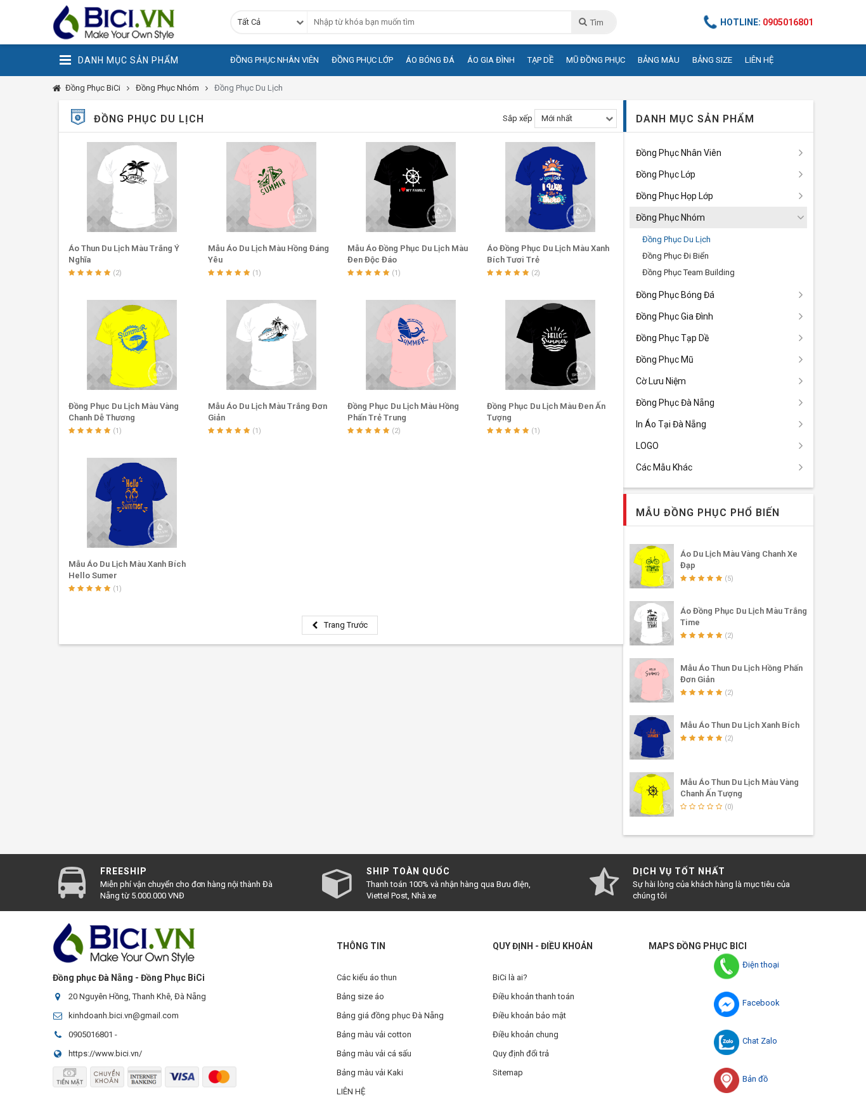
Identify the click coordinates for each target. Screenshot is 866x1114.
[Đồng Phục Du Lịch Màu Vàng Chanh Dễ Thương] (131, 345)
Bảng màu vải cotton (374, 1034)
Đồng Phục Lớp (362, 60)
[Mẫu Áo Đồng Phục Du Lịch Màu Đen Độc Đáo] (410, 187)
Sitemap (508, 1072)
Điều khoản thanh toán (533, 996)
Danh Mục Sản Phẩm (128, 60)
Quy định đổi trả (521, 1053)
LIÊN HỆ (351, 1091)
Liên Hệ (759, 60)
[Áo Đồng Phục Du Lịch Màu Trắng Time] (652, 623)
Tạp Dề (540, 60)
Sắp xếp (518, 118)
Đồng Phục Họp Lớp (674, 196)
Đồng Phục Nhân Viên (274, 60)
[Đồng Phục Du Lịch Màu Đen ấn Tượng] (550, 345)
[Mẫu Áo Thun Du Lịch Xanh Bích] (652, 737)
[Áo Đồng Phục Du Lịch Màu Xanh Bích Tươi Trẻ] (550, 187)
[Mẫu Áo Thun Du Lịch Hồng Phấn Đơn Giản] (652, 680)
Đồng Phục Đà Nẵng (675, 403)
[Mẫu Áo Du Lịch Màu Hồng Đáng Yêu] (271, 187)
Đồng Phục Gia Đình (674, 316)
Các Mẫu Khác (664, 467)
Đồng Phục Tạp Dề (672, 338)
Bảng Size (712, 60)
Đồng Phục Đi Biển (675, 256)
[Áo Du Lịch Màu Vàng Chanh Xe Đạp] (652, 566)
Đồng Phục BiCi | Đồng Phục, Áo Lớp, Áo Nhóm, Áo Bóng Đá (132, 22)
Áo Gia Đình (491, 60)
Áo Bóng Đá (430, 60)
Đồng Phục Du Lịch (248, 88)
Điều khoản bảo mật (529, 1015)
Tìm (597, 22)
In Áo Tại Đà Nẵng (671, 424)
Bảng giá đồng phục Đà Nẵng (390, 1015)
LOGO (647, 446)
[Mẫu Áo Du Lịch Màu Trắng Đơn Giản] (271, 345)
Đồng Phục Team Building (688, 272)
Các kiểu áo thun (367, 977)
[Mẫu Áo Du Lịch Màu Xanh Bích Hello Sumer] (131, 503)
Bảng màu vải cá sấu (374, 1053)
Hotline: (766, 22)
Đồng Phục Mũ (665, 359)
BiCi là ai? (510, 977)
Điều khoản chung (526, 1034)
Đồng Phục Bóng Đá (675, 295)
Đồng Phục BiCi (92, 88)
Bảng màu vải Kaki (370, 1072)
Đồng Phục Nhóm (167, 88)
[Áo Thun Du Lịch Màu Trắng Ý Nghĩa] (131, 187)
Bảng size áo (360, 996)
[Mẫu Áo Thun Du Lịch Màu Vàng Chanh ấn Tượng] (652, 794)
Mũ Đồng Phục (595, 60)
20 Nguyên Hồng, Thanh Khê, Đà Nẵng (137, 996)
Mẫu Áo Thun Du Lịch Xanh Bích (739, 725)
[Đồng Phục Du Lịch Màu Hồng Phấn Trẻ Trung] (410, 345)
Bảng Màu (659, 60)
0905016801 (90, 1034)
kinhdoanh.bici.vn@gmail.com (123, 1015)
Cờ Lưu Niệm (661, 381)
